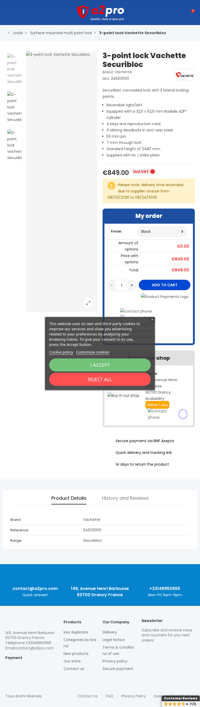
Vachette (123, 72)
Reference (19, 530)
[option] (61, 181)
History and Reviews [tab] (125, 498)
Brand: (108, 72)
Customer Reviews (181, 698)
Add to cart (164, 285)
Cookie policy (61, 352)
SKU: (106, 78)
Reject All (100, 379)
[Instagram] (153, 651)
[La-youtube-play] (180, 651)
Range (16, 540)
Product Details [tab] (68, 498)
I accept (100, 365)
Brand (15, 519)
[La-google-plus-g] (162, 651)
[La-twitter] (144, 651)
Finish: (116, 231)
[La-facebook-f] (171, 651)
